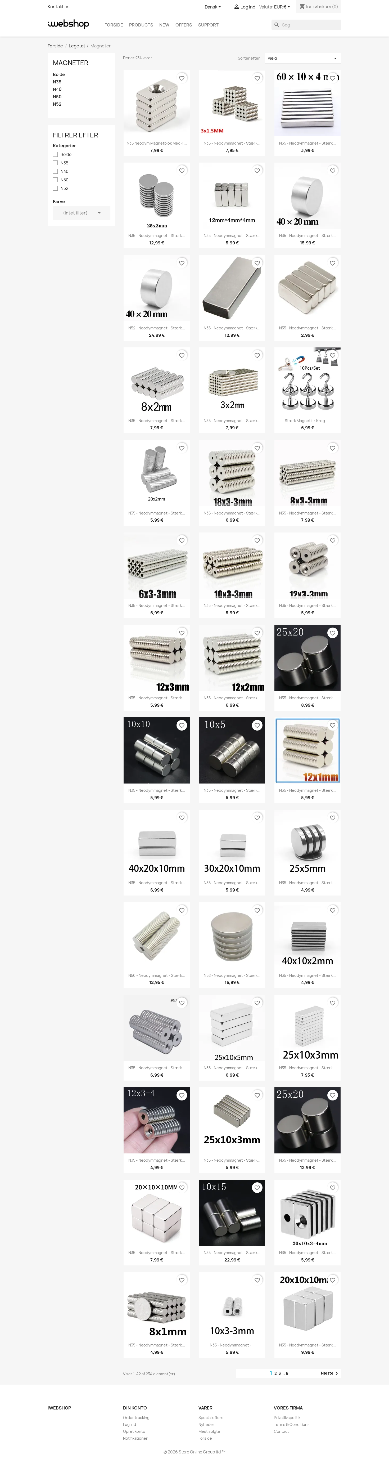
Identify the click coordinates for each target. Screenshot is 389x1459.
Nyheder (206, 1424)
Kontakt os (59, 7)
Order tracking (136, 1417)
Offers (183, 25)
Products (141, 25)
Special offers (210, 1417)
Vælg (303, 58)
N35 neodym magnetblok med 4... (157, 143)
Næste (330, 1373)
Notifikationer (135, 1438)
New (164, 25)
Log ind (129, 1424)
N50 (57, 97)
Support (208, 25)
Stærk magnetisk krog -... (308, 420)
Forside (114, 25)
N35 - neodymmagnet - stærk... (232, 143)
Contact (281, 1431)
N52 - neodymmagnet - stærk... (156, 327)
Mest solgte (209, 1431)
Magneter (70, 62)
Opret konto (134, 1431)
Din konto (135, 1408)
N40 (57, 89)
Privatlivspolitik (287, 1417)
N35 (57, 82)
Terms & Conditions (292, 1424)
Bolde (59, 74)
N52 (57, 104)
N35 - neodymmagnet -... (232, 1345)
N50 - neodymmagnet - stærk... (156, 975)
